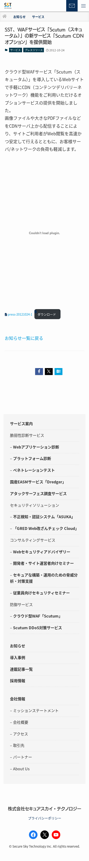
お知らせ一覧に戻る (24, 338)
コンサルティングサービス (32, 540)
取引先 (18, 745)
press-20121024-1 (20, 314)
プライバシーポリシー (44, 818)
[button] (83, 5)
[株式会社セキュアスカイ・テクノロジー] (8, 5)
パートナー (22, 757)
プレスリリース (34, 50)
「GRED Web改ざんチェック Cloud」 (46, 528)
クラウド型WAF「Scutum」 (37, 616)
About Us (21, 768)
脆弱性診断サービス (27, 435)
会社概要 (20, 722)
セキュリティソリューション (34, 505)
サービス (15, 50)
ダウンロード (46, 314)
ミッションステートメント (36, 710)
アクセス (20, 734)
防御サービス (21, 604)
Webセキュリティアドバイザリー (41, 552)
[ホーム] (4, 16)
